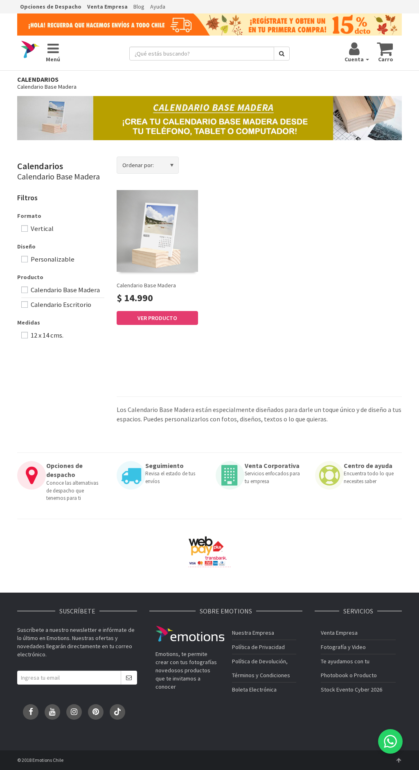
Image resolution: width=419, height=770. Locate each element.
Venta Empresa (107, 6)
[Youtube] (52, 712)
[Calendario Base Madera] (157, 230)
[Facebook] (30, 712)
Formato (29, 215)
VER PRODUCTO (157, 318)
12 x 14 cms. (46, 335)
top (398, 760)
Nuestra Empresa (253, 632)
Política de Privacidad (258, 647)
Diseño (26, 246)
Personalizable (51, 259)
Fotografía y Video (343, 647)
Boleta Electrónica (254, 689)
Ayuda (157, 6)
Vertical (41, 228)
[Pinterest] (96, 712)
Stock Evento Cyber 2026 (351, 689)
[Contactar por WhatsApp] (390, 741)
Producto (30, 277)
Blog (138, 6)
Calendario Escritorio (60, 304)
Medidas (28, 322)
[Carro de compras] (385, 48)
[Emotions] (30, 50)
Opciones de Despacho (50, 6)
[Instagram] (74, 712)
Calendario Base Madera (146, 285)
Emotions (189, 634)
